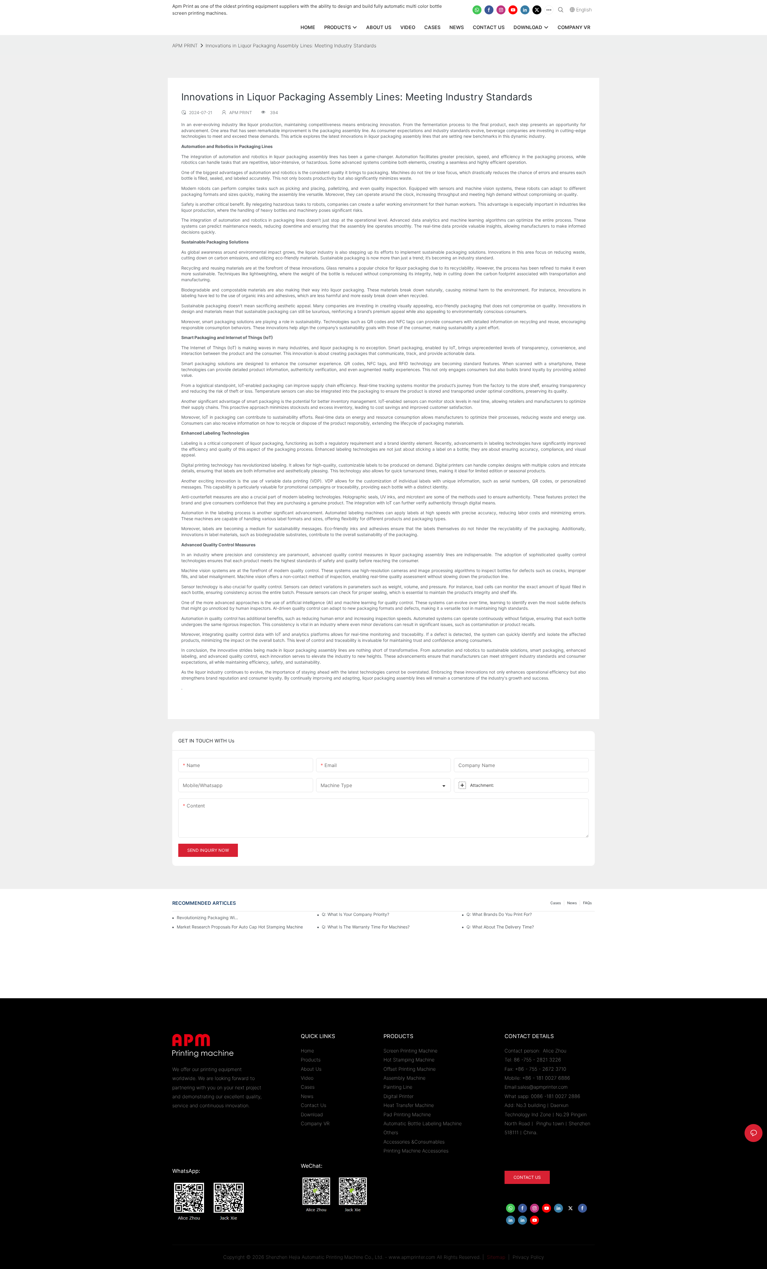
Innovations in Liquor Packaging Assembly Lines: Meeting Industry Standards (291, 46)
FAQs (587, 903)
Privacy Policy (528, 1257)
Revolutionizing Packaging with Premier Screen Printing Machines (208, 917)
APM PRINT (185, 46)
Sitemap (495, 1257)
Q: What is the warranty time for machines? (366, 926)
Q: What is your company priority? (355, 914)
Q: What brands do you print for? (499, 914)
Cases (555, 903)
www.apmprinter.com (412, 1257)
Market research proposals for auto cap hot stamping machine (240, 926)
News (572, 903)
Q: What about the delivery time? (500, 926)
